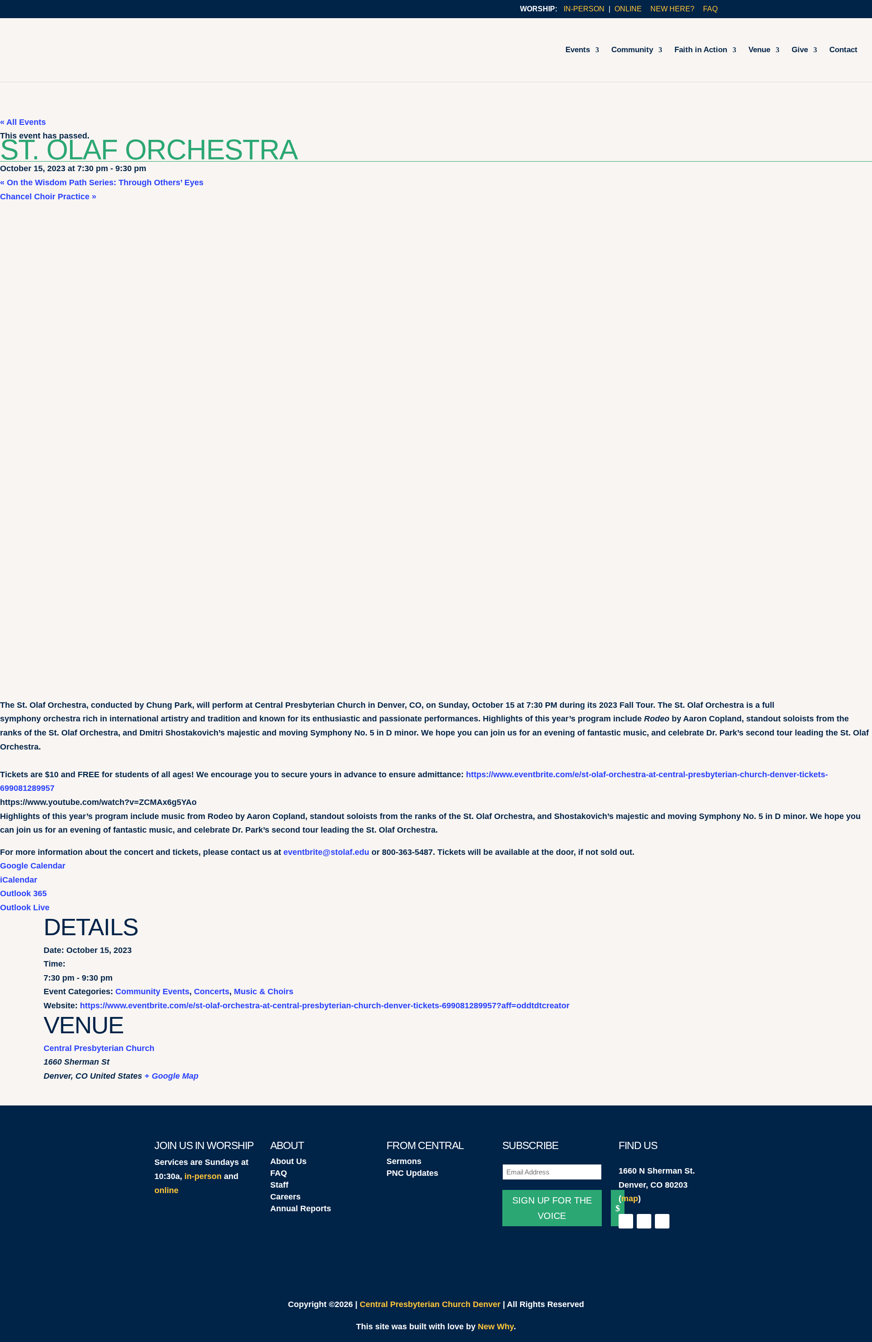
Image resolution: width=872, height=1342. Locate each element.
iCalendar (18, 879)
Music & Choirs (263, 991)
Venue (759, 50)
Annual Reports (300, 1208)
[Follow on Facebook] (626, 1221)
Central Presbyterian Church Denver (430, 1304)
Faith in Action (700, 50)
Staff (279, 1184)
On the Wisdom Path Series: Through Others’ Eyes (101, 182)
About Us (288, 1161)
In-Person (584, 9)
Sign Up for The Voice (552, 1208)
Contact (843, 50)
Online (628, 9)
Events (577, 50)
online (166, 1190)
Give (800, 50)
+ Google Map (171, 1076)
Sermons (403, 1161)
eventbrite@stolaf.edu (326, 852)
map (629, 1198)
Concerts (211, 991)
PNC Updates (412, 1173)
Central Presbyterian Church (99, 1048)
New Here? (672, 9)
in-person (203, 1176)
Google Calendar (32, 865)
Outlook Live (25, 907)
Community (632, 50)
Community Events (152, 991)
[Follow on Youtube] (662, 1221)
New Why (496, 1326)
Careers (285, 1196)
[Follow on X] (644, 1221)
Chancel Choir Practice (48, 196)
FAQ (710, 9)
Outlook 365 (23, 893)
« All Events (23, 122)
